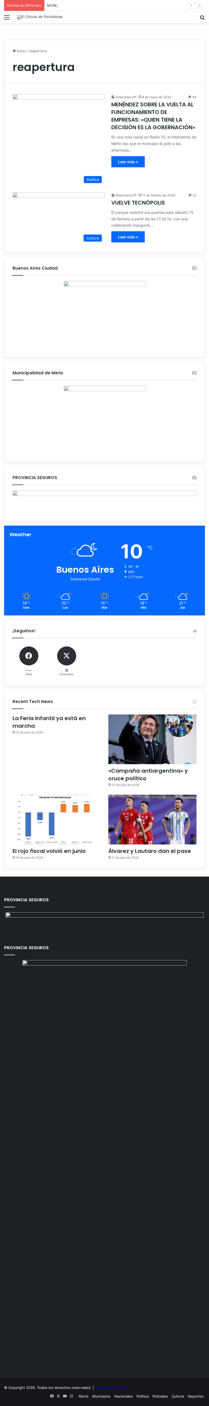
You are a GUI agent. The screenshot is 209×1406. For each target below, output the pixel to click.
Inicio (21, 51)
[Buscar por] (202, 19)
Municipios (101, 1396)
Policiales (160, 1396)
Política (143, 1396)
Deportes (196, 1396)
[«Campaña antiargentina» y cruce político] (152, 739)
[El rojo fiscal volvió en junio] (57, 819)
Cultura (178, 1396)
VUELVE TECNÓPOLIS (138, 202)
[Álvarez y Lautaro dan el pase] (152, 819)
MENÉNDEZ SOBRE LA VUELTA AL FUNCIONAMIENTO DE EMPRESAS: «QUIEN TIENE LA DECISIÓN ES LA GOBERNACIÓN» (153, 116)
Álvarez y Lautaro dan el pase (149, 851)
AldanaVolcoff (125, 97)
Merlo (83, 1396)
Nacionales (123, 1396)
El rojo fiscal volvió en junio (49, 851)
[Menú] (7, 19)
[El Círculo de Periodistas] (40, 17)
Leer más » (128, 161)
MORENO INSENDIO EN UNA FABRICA (79, 5)
